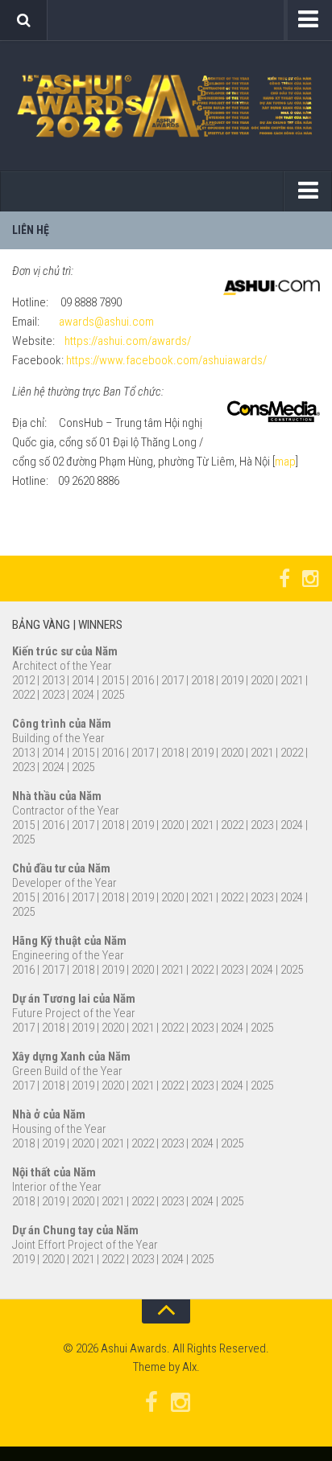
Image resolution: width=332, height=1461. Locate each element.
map (285, 461)
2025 (113, 694)
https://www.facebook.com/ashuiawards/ (166, 360)
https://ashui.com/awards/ (127, 341)
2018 (202, 680)
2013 (53, 680)
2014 (83, 680)
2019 (232, 680)
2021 (291, 680)
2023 (53, 694)
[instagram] (310, 579)
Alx (189, 1367)
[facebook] (284, 579)
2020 (262, 680)
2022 (23, 694)
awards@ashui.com (106, 321)
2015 (113, 680)
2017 (172, 680)
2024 (84, 694)
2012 (23, 680)
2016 (142, 680)
